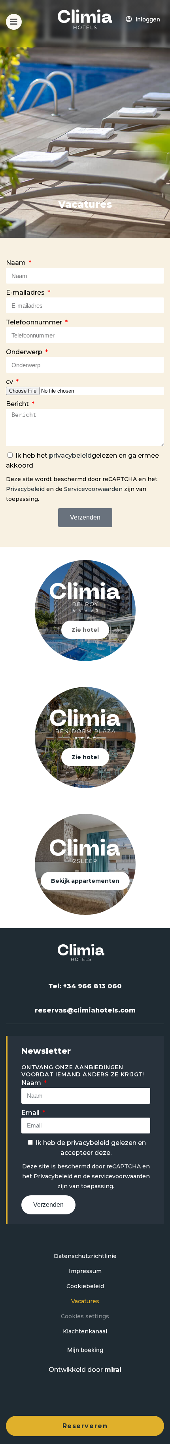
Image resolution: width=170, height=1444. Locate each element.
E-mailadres (26, 292)
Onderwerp (25, 352)
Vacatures (85, 1301)
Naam (16, 263)
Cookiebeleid (85, 1286)
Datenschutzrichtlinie (85, 1256)
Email (31, 1112)
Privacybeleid (25, 489)
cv (10, 381)
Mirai (112, 1369)
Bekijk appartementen (85, 880)
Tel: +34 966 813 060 (85, 986)
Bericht (18, 404)
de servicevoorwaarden (116, 1176)
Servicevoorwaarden (93, 489)
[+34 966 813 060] (159, 26)
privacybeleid (70, 455)
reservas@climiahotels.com (85, 1010)
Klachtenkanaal (85, 1331)
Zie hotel (85, 629)
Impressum (85, 1271)
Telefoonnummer (35, 322)
